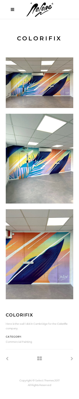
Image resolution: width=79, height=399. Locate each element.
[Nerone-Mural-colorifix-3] (39, 159)
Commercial (13, 341)
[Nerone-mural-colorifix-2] (39, 82)
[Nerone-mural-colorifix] (39, 254)
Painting (27, 341)
